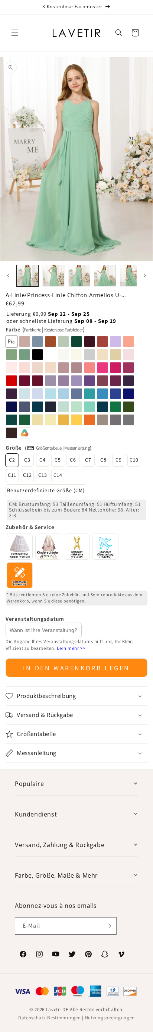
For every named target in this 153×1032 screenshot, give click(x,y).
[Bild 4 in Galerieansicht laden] (105, 276)
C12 (27, 475)
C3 (27, 459)
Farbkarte (32, 330)
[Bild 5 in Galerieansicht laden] (131, 276)
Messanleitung (77, 448)
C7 (88, 459)
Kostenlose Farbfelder (63, 330)
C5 (58, 459)
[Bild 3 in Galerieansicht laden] (79, 276)
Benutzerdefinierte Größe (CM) (46, 490)
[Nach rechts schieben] (145, 275)
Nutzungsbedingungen (110, 1017)
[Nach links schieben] (8, 275)
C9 (118, 459)
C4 (42, 459)
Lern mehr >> (71, 648)
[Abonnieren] (108, 926)
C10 (134, 459)
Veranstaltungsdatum (35, 618)
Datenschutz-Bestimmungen (49, 1017)
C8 (103, 459)
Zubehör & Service (30, 527)
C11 (12, 475)
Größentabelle (49, 448)
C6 (73, 459)
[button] (15, 33)
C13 (42, 475)
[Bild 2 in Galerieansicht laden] (53, 276)
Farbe (45, 329)
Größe (14, 447)
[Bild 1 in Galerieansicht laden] (27, 276)
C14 (57, 475)
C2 (12, 459)
